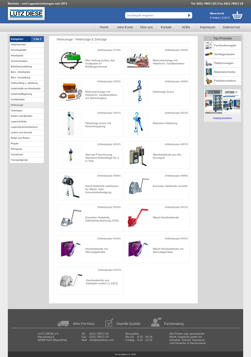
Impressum (207, 27)
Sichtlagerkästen (224, 54)
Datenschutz (231, 27)
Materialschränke (225, 71)
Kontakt (166, 27)
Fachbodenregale (225, 45)
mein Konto (125, 27)
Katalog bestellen (222, 118)
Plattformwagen (224, 63)
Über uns (146, 27)
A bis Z (37, 39)
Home (104, 27)
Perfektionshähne (225, 80)
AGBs (186, 27)
